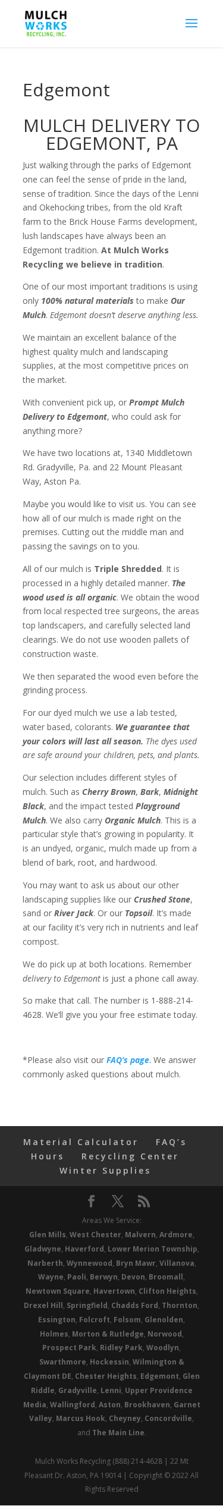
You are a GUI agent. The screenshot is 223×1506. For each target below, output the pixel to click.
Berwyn (104, 1277)
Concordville (168, 1418)
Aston (110, 1405)
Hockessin (109, 1362)
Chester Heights (106, 1376)
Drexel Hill (43, 1305)
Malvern (140, 1235)
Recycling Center (130, 1156)
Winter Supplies (105, 1170)
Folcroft (94, 1320)
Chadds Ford (134, 1305)
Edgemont (159, 1376)
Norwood (164, 1334)
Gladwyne (42, 1249)
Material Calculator (81, 1141)
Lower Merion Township (152, 1249)
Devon (133, 1277)
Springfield (87, 1305)
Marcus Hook (80, 1418)
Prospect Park (69, 1347)
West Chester (95, 1235)
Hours (47, 1156)
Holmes (54, 1334)
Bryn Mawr (136, 1263)
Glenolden (164, 1320)
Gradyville (77, 1390)
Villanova (176, 1263)
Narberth (45, 1263)
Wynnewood (89, 1263)
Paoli (76, 1277)
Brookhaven (147, 1405)
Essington (57, 1320)
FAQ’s (171, 1141)
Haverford (84, 1249)
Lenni (110, 1390)
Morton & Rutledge (108, 1334)
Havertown (114, 1291)
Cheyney (125, 1418)
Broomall (166, 1277)
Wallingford (72, 1405)
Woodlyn (162, 1347)
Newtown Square (58, 1291)
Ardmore (176, 1235)
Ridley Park (121, 1347)
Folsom (127, 1320)
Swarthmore (62, 1362)
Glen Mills (47, 1235)
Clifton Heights (167, 1291)
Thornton (179, 1305)
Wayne (51, 1277)
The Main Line (118, 1433)
